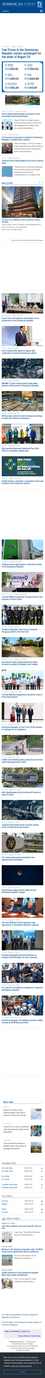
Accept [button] (22, 1372)
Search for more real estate (21, 240)
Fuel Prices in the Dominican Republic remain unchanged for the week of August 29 (21, 54)
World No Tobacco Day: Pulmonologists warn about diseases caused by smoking (14, 1112)
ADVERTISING (15, 1331)
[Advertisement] (22, 25)
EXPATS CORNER (13, 1219)
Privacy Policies (23, 1336)
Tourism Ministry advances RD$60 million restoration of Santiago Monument (14, 1146)
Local (4, 135)
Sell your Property (37, 240)
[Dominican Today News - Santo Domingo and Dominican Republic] (22, 4)
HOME (7, 1331)
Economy (6, 47)
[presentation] (39, 182)
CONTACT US (25, 1331)
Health (5, 478)
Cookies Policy (35, 1336)
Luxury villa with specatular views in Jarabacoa (20, 219)
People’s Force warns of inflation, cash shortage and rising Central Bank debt (16, 1129)
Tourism (5, 562)
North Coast (8, 111)
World (5, 413)
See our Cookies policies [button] (21, 1366)
